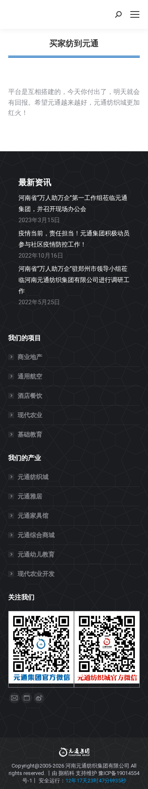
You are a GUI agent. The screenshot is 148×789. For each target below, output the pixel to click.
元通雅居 (30, 496)
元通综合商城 (36, 535)
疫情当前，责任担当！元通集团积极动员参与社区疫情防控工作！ (74, 239)
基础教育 (30, 434)
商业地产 (30, 357)
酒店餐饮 (30, 395)
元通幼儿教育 (36, 554)
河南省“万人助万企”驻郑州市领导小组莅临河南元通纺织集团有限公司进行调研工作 (74, 280)
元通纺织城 (33, 477)
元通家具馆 (33, 515)
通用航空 (30, 376)
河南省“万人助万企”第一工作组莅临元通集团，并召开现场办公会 (72, 203)
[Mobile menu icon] (135, 14)
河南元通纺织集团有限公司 (97, 766)
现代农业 (30, 415)
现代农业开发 (36, 574)
